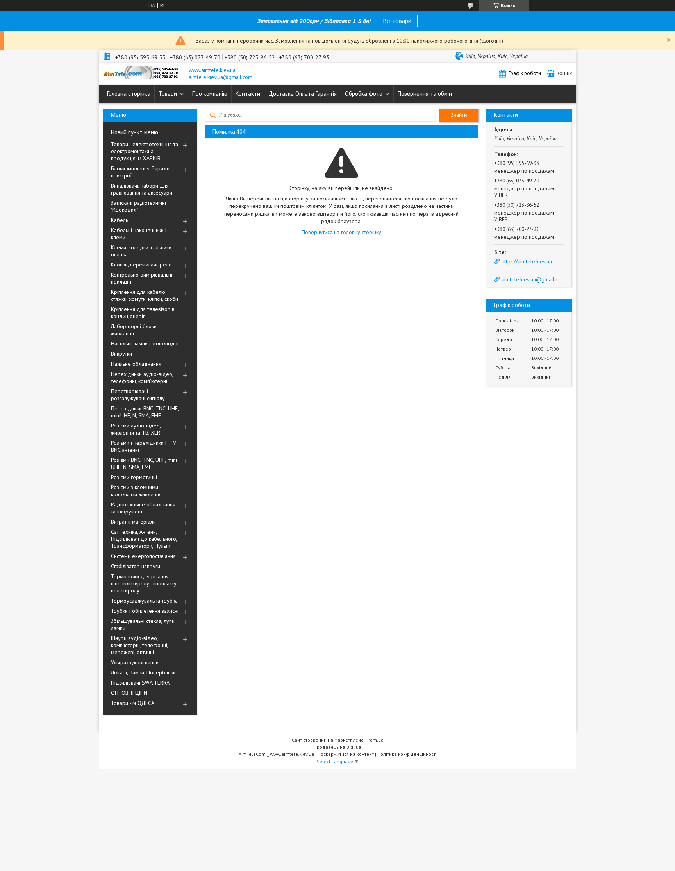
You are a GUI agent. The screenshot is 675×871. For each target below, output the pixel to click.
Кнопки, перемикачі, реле (141, 264)
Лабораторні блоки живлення (134, 330)
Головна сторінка (128, 94)
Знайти (458, 115)
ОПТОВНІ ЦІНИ (129, 692)
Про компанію (209, 94)
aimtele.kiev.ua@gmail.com (532, 279)
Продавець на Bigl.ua (337, 747)
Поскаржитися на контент (346, 754)
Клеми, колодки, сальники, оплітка (141, 251)
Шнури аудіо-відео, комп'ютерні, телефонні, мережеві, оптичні (139, 645)
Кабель (119, 220)
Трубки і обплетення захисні (145, 610)
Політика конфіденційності (407, 754)
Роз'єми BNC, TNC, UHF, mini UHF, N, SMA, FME (144, 463)
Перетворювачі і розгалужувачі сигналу (138, 395)
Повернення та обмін (425, 94)
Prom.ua (375, 740)
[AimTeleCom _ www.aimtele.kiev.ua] (142, 73)
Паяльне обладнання (136, 363)
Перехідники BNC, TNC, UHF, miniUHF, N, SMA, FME (145, 412)
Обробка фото (363, 94)
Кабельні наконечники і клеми (138, 234)
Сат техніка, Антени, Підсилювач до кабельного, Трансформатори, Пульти (144, 538)
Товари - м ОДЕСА (132, 702)
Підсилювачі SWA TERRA (140, 682)
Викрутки (121, 353)
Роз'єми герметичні (134, 477)
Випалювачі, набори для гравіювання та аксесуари (141, 189)
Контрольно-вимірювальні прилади (141, 278)
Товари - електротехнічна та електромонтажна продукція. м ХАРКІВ (144, 151)
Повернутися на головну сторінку (341, 232)
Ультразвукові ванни (135, 662)
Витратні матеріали (133, 521)
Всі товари (397, 21)
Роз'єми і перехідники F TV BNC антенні (143, 446)
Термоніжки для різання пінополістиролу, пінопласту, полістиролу (144, 583)
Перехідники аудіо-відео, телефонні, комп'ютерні (142, 377)
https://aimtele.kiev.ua (527, 261)
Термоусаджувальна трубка (144, 600)
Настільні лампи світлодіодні (145, 343)
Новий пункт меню (134, 132)
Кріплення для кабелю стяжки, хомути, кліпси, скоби (144, 295)
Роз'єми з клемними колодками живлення (136, 491)
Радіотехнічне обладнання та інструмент (143, 508)
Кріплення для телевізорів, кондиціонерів (143, 313)
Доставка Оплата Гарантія (302, 94)
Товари (168, 94)
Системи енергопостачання (143, 556)
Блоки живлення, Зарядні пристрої (141, 172)
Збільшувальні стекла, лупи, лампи (143, 624)
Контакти (248, 94)
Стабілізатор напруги (135, 566)
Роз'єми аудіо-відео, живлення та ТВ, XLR (136, 429)
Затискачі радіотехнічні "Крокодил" (138, 206)
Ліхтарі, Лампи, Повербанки (143, 672)
